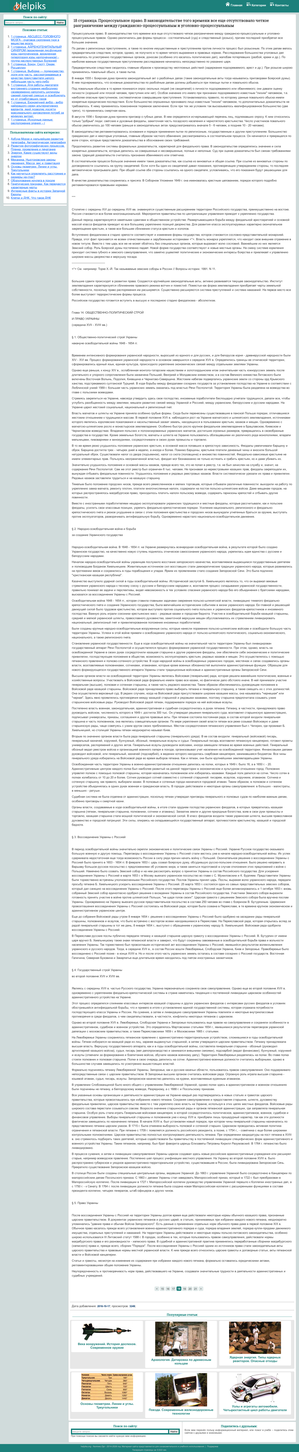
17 (173, 1288)
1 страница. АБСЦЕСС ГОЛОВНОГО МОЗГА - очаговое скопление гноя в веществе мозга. (35, 40)
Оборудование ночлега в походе (33, 180)
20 (190, 1288)
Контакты (282, 5)
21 (195, 1288)
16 (167, 1288)
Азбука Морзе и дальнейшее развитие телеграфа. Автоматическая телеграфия (38, 140)
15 (162, 1288)
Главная (236, 5)
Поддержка (212, 1446)
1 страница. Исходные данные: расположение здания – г (32, 121)
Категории (259, 5)
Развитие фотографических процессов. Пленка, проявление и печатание (38, 147)
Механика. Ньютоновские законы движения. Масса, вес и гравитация (35, 161)
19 (184, 1288)
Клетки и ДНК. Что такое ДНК (31, 198)
